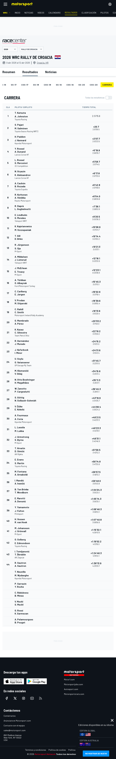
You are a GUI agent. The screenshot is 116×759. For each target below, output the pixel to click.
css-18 (47, 84)
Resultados (30, 72)
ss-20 (81, 84)
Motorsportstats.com (74, 694)
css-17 (24, 84)
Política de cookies (57, 750)
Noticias (51, 72)
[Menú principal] (5, 4)
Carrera (107, 84)
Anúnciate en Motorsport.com (17, 720)
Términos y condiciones (35, 750)
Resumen (8, 72)
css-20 (94, 84)
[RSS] (40, 698)
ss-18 (36, 84)
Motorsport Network (45, 754)
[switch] (98, 97)
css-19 (70, 84)
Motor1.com (69, 679)
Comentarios (10, 715)
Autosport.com (71, 689)
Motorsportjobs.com (73, 684)
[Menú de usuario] (110, 4)
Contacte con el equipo (14, 725)
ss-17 (13, 84)
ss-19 (59, 84)
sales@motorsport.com (15, 730)
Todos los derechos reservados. (72, 754)
